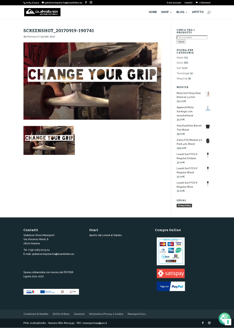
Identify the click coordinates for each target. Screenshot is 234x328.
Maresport (33, 36)
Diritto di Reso (61, 314)
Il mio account (174, 3)
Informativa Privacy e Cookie (106, 314)
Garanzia (79, 314)
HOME (153, 12)
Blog (180, 12)
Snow (180, 62)
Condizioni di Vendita (35, 314)
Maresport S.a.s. (137, 314)
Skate (180, 57)
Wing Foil (182, 78)
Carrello (188, 3)
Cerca (181, 41)
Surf (179, 68)
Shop (165, 12)
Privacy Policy (184, 205)
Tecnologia (183, 73)
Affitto (198, 12)
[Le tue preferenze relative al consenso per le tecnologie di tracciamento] (228, 322)
